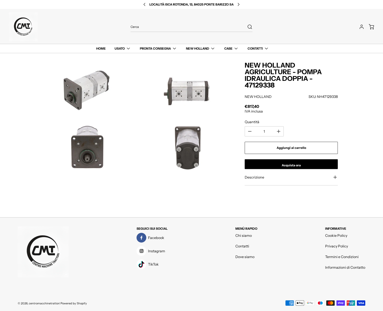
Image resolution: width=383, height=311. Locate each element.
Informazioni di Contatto (345, 267)
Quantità (252, 122)
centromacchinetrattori (44, 303)
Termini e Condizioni (342, 257)
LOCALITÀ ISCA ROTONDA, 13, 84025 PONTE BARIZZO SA (191, 4)
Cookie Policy (336, 235)
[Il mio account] (359, 27)
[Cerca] (247, 27)
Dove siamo (244, 257)
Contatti (242, 246)
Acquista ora (291, 165)
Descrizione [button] (254, 177)
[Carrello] (369, 27)
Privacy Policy (336, 246)
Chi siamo (243, 235)
